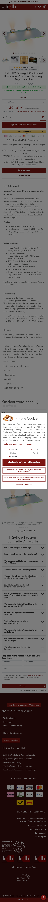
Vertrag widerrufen (10, 740)
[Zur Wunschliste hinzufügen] (43, 117)
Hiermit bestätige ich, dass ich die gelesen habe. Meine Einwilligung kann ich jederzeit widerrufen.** (23, 677)
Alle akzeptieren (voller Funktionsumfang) (24, 462)
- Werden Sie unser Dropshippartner (17, 766)
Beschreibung (24, 170)
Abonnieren (23, 686)
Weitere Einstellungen (24, 485)
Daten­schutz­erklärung (13, 444)
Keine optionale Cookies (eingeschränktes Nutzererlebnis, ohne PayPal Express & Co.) (24, 478)
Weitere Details (24, 176)
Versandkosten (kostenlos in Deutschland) (31, 111)
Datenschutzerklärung (12, 726)
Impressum (8, 722)
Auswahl (24, 97)
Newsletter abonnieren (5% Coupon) (24, 705)
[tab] (24, 170)
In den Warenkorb (26, 125)
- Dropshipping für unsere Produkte (17, 759)
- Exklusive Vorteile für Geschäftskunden (19, 755)
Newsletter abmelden (12, 733)
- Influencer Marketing (11, 763)
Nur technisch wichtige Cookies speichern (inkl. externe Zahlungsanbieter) (24, 470)
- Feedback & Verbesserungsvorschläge (19, 770)
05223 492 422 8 (38, 826)
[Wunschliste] (39, 7)
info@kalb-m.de (39, 829)
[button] (24, 132)
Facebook (42, 833)
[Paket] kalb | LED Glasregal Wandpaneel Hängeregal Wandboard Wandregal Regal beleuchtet (23, 523)
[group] (24, 498)
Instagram (42, 837)
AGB (5, 729)
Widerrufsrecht (9, 718)
